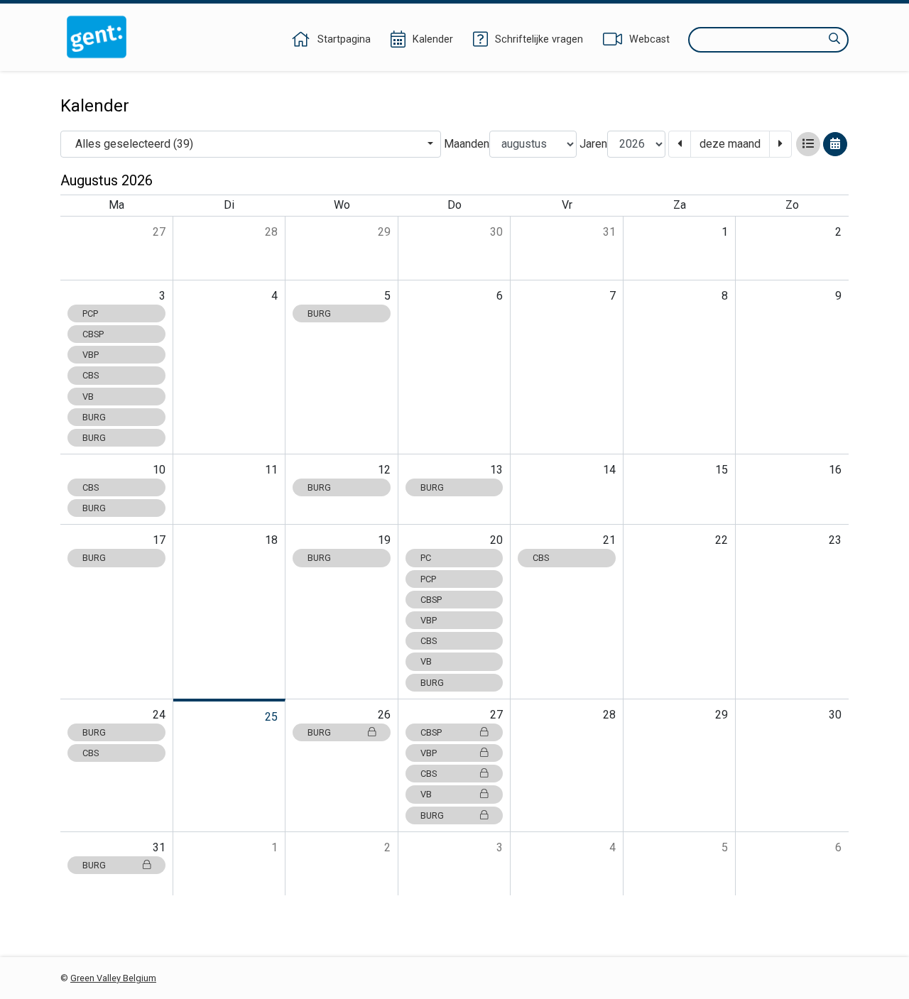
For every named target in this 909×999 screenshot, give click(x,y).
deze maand (730, 144)
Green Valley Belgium (113, 978)
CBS (90, 375)
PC (425, 557)
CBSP (93, 334)
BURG (94, 417)
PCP (90, 313)
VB (88, 396)
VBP (90, 354)
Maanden (466, 144)
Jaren (593, 144)
